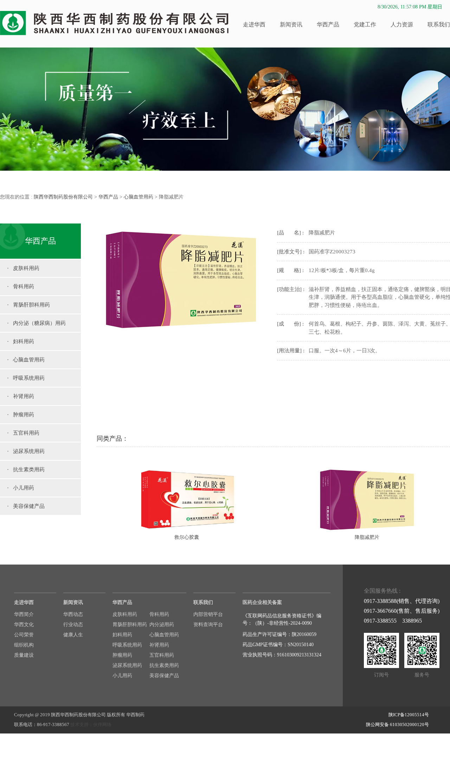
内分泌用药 (161, 624)
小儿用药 (122, 675)
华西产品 (328, 24)
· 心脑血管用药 (26, 360)
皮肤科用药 (124, 614)
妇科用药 (122, 634)
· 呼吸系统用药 (26, 378)
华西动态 (73, 614)
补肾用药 (159, 645)
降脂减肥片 (367, 537)
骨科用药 (159, 614)
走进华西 (254, 24)
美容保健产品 (164, 675)
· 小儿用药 (20, 488)
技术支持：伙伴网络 (90, 724)
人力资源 (402, 24)
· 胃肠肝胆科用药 (28, 305)
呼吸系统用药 (127, 645)
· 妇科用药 (20, 341)
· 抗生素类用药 (26, 469)
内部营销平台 (208, 614)
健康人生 (73, 634)
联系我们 (439, 24)
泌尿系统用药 (127, 665)
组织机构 (24, 645)
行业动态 (73, 624)
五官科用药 (161, 655)
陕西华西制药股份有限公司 (63, 197)
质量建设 (24, 655)
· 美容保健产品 (26, 506)
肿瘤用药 (122, 655)
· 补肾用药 (20, 396)
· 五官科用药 (23, 433)
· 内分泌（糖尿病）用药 (36, 323)
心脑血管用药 (138, 197)
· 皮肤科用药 (23, 268)
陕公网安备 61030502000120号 (397, 724)
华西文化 (24, 624)
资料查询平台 (208, 624)
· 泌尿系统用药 (26, 451)
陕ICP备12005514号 (408, 714)
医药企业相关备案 (262, 602)
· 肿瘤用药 (20, 414)
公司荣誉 (24, 634)
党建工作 (365, 24)
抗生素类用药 (164, 665)
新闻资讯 (291, 24)
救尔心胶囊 (186, 537)
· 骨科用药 (20, 286)
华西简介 (24, 614)
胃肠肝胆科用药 (129, 624)
